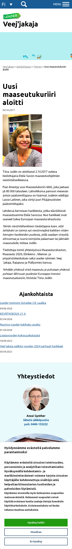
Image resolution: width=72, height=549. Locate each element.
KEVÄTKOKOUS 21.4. (13, 313)
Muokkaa (36, 532)
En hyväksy (36, 541)
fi (3, 4)
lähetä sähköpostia (36, 420)
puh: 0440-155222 (36, 424)
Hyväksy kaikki (36, 522)
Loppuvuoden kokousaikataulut (20, 335)
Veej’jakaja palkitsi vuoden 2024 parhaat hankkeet (31, 346)
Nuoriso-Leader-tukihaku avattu (20, 324)
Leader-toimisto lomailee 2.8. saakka (23, 302)
